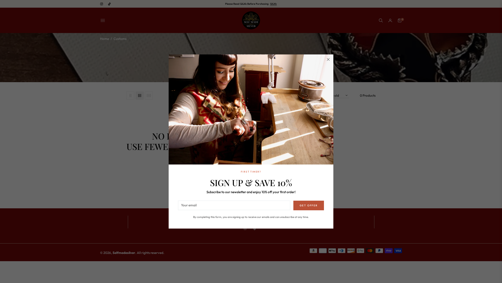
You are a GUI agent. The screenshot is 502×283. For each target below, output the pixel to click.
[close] (328, 59)
